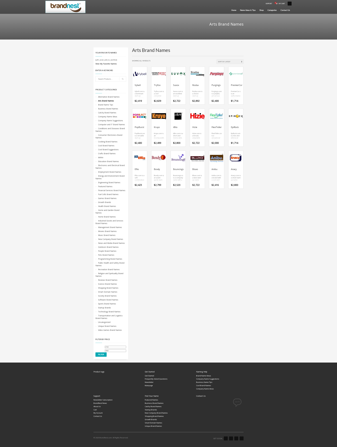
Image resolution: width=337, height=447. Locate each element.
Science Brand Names (107, 284)
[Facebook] (226, 438)
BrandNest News (100, 403)
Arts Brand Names (106, 100)
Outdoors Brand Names (108, 247)
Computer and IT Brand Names (111, 124)
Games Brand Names (107, 198)
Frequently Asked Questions (156, 379)
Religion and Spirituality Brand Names (109, 274)
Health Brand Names (107, 206)
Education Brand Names (108, 161)
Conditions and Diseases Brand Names (110, 129)
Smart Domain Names (107, 292)
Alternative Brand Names (109, 97)
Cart (95, 410)
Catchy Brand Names (107, 112)
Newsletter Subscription (103, 400)
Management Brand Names (110, 227)
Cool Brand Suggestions (108, 149)
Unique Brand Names (107, 326)
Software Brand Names (108, 299)
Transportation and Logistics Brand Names (109, 316)
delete (100, 157)
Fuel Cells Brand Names (108, 194)
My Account (98, 413)
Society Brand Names (107, 296)
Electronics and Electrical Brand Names (110, 166)
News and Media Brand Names (111, 243)
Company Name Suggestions (110, 120)
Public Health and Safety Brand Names (109, 264)
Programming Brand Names (110, 259)
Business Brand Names (108, 108)
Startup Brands (104, 307)
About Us (97, 406)
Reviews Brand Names (107, 280)
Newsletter (149, 382)
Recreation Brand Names (109, 269)
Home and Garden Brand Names (107, 211)
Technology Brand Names (109, 311)
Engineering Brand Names (109, 182)
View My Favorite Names (106, 63)
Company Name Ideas (107, 116)
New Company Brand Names (110, 239)
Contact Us (97, 416)
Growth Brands (104, 202)
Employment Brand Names (109, 172)
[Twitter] (231, 438)
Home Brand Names (107, 216)
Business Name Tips (204, 382)
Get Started (149, 376)
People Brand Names (107, 251)
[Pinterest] (236, 438)
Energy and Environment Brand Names (110, 177)
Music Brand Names (106, 235)
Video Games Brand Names (110, 330)
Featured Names (105, 186)
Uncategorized (104, 322)
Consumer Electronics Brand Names (108, 136)
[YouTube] (242, 438)
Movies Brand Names (107, 231)
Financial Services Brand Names (111, 190)
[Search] (122, 79)
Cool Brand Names (106, 145)
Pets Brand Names (106, 255)
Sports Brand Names (107, 303)
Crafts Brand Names (107, 153)
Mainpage (149, 385)
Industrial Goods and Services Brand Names (109, 222)
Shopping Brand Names (108, 288)
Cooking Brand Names (107, 141)
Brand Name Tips (105, 104)
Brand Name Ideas (203, 376)
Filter (101, 355)
